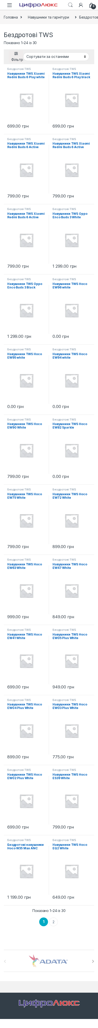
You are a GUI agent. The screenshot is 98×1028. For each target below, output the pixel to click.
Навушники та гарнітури (48, 17)
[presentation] (93, 961)
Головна (11, 17)
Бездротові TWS (19, 69)
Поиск (70, 5)
